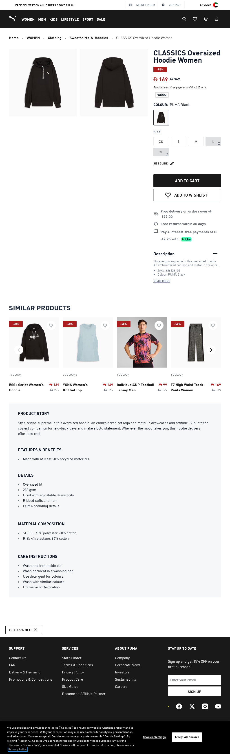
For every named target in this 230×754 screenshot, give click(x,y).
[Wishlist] (194, 18)
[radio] (161, 117)
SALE (101, 19)
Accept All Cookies (187, 737)
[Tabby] (162, 95)
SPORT (87, 19)
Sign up (194, 691)
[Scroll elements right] (211, 349)
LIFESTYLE (70, 19)
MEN (42, 19)
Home (14, 37)
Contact (175, 5)
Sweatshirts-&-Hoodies (89, 37)
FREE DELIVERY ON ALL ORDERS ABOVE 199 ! (44, 5)
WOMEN (28, 19)
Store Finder (145, 5)
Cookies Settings (154, 737)
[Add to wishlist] (51, 325)
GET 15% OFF (20, 630)
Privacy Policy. (17, 749)
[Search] (184, 18)
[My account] (216, 18)
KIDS (53, 19)
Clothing (55, 37)
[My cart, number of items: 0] (205, 18)
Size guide (160, 163)
